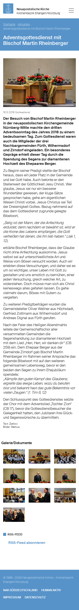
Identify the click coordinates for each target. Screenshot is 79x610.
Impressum (12, 597)
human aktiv (51, 590)
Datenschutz (35, 597)
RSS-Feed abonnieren (26, 542)
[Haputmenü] (71, 11)
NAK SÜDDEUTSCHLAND (20, 590)
